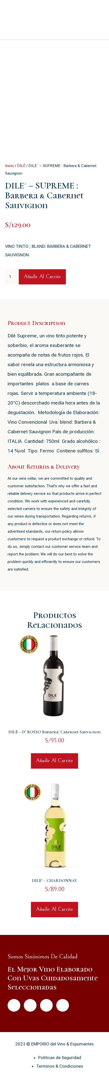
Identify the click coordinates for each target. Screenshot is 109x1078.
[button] (96, 20)
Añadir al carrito (42, 277)
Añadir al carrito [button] (54, 761)
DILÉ (21, 166)
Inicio (9, 166)
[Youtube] (46, 1005)
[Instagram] (62, 1005)
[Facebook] (14, 1005)
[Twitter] (30, 1005)
